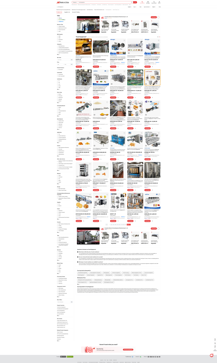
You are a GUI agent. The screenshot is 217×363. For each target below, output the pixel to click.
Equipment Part (100, 275)
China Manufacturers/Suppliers (93, 362)
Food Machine (99, 4)
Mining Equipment (109, 275)
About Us (101, 360)
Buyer (135, 6)
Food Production (128, 275)
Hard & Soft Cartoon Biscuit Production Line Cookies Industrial (83, 210)
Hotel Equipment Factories (108, 282)
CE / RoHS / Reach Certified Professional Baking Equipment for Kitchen (115, 30)
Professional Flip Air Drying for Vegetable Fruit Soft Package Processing (151, 211)
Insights (138, 362)
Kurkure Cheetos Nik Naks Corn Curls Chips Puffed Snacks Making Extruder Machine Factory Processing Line (83, 149)
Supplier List (67, 12)
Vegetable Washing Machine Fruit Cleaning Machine (135, 56)
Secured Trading (75, 12)
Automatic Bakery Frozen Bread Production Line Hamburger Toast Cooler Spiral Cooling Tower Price (117, 150)
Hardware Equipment (90, 275)
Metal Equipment (81, 275)
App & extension (147, 6)
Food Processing (126, 272)
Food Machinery (104, 4)
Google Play (70, 356)
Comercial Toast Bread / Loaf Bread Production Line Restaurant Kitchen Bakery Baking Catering (134, 118)
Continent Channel (115, 362)
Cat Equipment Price (129, 279)
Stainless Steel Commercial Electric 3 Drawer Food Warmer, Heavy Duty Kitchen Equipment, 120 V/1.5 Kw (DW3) (145, 30)
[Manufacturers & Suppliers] (63, 2)
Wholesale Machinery (98, 279)
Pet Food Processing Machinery (62, 333)
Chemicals (59, 339)
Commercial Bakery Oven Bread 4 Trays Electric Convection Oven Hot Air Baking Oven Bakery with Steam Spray (135, 181)
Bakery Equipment (125, 4)
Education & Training (60, 337)
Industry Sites (122, 362)
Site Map (110, 360)
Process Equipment (118, 275)
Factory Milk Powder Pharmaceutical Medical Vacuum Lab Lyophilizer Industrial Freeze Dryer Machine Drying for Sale (100, 211)
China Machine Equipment (82, 272)
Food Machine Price (139, 279)
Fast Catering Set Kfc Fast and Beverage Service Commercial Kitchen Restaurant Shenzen (117, 118)
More (78, 284)
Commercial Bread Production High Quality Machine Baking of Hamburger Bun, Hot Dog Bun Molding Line (100, 180)
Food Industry (136, 275)
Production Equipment (116, 272)
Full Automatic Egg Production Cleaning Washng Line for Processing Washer (152, 118)
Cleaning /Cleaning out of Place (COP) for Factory (100, 149)
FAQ (105, 360)
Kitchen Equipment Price (82, 282)
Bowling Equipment (60, 335)
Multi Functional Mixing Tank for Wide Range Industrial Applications (100, 56)
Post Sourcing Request (128, 349)
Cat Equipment (93, 4)
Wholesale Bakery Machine (118, 279)
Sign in (159, 3)
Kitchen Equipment (111, 4)
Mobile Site (115, 360)
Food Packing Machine (118, 4)
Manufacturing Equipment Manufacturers (84, 4)
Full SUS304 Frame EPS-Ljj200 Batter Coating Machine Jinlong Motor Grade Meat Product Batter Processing (84, 87)
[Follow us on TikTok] (150, 356)
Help (140, 6)
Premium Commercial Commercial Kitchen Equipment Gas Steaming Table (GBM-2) (105, 30)
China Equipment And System (95, 272)
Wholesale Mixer (107, 279)
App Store (63, 356)
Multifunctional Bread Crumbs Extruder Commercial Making (100, 118)
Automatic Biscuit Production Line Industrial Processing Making (135, 149)
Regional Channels (128, 362)
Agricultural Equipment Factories (95, 282)
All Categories (60, 6)
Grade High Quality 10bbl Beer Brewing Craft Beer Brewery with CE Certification (118, 180)
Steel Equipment (106, 272)
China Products (85, 362)
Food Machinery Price (149, 279)
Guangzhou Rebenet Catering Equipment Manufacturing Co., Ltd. (116, 16)
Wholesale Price (109, 362)
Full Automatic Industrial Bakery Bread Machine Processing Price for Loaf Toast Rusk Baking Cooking (83, 118)
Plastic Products (60, 332)
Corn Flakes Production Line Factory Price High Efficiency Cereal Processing (134, 87)
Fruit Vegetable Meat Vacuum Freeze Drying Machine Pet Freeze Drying (117, 57)
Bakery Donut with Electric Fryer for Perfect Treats (83, 57)
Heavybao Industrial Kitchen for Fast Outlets (117, 210)
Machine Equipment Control (136, 272)
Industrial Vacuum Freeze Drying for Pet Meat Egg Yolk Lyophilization (152, 57)
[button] (102, 24)
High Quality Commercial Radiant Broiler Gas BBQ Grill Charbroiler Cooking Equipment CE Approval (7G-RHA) (125, 30)
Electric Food (143, 275)
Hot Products (79, 362)
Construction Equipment (148, 272)
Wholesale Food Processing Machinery (85, 279)
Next (128, 224)
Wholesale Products (102, 362)
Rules (160, 6)
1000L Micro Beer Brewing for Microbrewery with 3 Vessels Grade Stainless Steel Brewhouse (151, 180)
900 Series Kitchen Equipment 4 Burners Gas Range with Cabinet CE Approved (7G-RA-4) (135, 30)
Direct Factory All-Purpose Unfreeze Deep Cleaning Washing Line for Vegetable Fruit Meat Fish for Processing (100, 88)
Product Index (134, 362)
